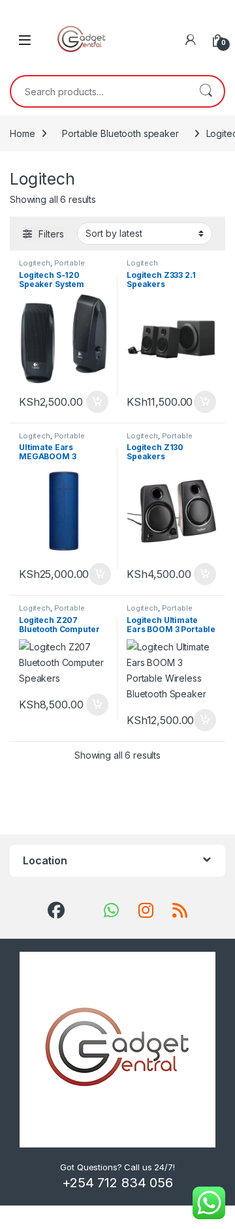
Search (205, 91)
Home (22, 133)
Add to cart (97, 402)
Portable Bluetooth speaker (120, 133)
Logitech (34, 262)
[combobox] (99, 91)
